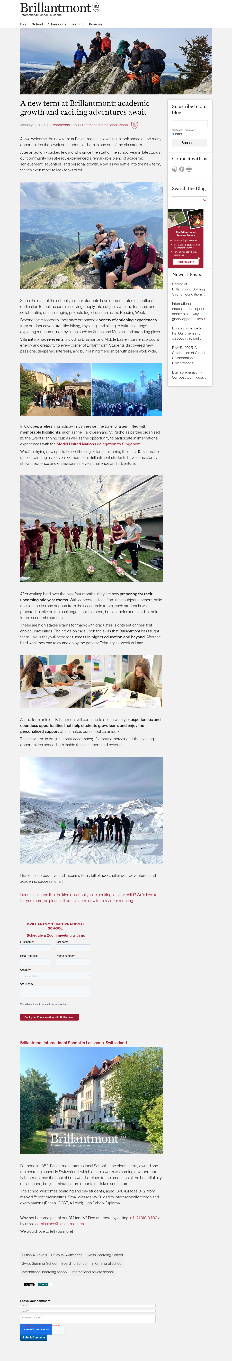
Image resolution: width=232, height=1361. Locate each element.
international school (107, 1263)
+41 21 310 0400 (143, 1217)
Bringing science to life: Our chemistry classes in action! (187, 333)
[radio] (189, 134)
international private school (93, 1272)
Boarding (96, 24)
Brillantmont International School (103, 125)
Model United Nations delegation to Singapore (99, 444)
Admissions (56, 24)
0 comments (60, 125)
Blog (23, 24)
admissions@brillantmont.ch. (60, 1223)
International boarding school (44, 1272)
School (37, 24)
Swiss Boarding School (105, 1255)
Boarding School (74, 1263)
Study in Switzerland (67, 1255)
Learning (78, 24)
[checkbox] (189, 134)
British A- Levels (34, 1255)
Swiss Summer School (39, 1263)
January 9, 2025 (33, 125)
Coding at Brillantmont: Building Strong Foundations (188, 289)
